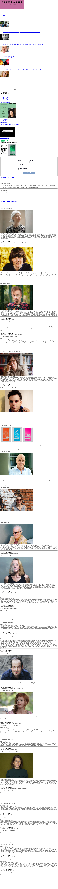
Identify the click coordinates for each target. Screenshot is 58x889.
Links (4, 17)
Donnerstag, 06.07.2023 (7, 177)
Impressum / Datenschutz (7, 19)
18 (2, 98)
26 (3, 99)
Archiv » (4, 120)
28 (6, 99)
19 (3, 98)
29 (7, 99)
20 (4, 98)
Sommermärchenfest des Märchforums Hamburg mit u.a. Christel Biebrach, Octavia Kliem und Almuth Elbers (23, 69)
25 (2, 99)
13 (4, 97)
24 (1, 99)
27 (4, 99)
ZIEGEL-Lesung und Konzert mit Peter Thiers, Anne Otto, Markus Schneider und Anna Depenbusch (21, 32)
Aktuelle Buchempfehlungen (8, 201)
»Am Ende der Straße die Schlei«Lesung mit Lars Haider (9, 57)
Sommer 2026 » (5, 119)
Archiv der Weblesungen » (4, 138)
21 (6, 98)
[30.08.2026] (4, 80)
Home (4, 12)
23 (8, 98)
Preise (4, 16)
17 (1, 98)
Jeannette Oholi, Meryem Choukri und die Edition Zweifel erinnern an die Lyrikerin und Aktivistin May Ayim (23, 44)
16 (8, 97)
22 (7, 98)
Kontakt (4, 18)
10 (1, 97)
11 (2, 97)
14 (6, 97)
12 (3, 97)
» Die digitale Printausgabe (5, 102)
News (4, 13)
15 (7, 97)
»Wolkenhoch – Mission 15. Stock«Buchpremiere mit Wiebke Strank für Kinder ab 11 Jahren (13, 83)
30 (8, 99)
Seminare (4, 14)
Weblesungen (5, 15)
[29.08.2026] (4, 30)
